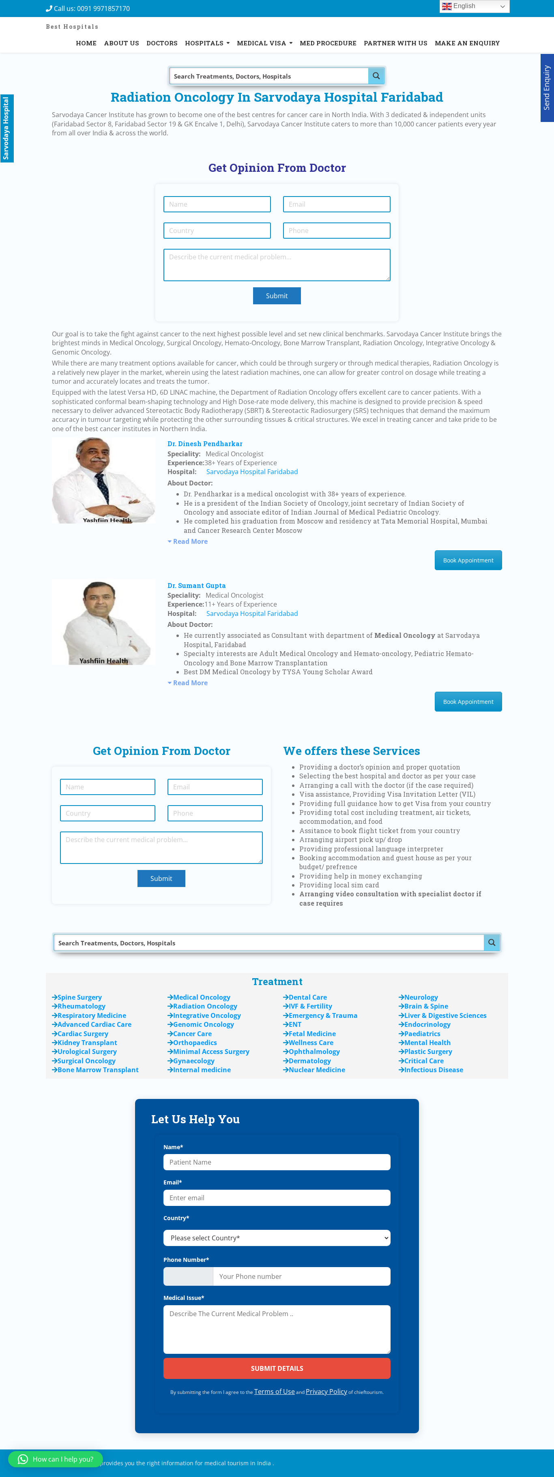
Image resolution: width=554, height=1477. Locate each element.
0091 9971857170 (106, 8)
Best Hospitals (72, 26)
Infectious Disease (433, 1069)
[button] (55, 1459)
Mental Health (427, 1042)
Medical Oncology (201, 997)
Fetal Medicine (312, 1033)
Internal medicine (202, 1069)
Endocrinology (427, 1024)
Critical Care (424, 1060)
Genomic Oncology (203, 1024)
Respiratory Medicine (92, 1015)
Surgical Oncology (87, 1060)
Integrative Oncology (207, 1015)
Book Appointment (468, 560)
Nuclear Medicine (317, 1069)
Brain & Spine (426, 1006)
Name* (173, 1147)
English (463, 5)
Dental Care (308, 997)
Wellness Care (311, 1042)
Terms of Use (274, 1391)
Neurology (421, 997)
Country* (176, 1218)
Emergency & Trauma (323, 1015)
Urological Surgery (87, 1051)
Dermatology (310, 1060)
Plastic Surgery (428, 1051)
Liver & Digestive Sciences (445, 1015)
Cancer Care (192, 1033)
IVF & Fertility (310, 1006)
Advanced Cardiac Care (94, 1024)
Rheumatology (81, 1006)
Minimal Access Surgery (211, 1051)
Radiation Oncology (205, 1006)
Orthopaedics (195, 1042)
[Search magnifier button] (376, 76)
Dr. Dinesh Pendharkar (205, 443)
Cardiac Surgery (83, 1033)
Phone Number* (186, 1259)
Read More (190, 541)
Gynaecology (194, 1060)
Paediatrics (422, 1033)
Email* (172, 1182)
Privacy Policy (326, 1391)
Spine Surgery (80, 997)
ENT (295, 1024)
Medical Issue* (183, 1298)
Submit (277, 295)
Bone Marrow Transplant (98, 1069)
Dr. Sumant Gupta (196, 585)
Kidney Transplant (87, 1042)
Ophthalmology (314, 1051)
